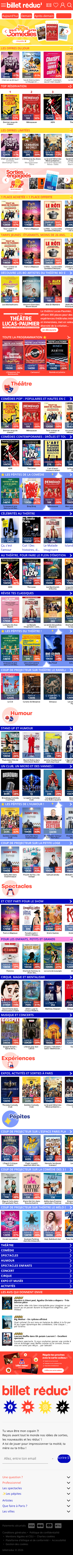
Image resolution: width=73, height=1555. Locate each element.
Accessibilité (59, 1540)
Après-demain (44, 16)
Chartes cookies (46, 1536)
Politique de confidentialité (44, 1532)
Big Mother (20, 1319)
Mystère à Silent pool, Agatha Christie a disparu (38, 1300)
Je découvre (49, 330)
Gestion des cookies (17, 1544)
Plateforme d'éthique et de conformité (27, 1540)
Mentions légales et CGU (20, 1536)
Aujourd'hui (10, 16)
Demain (26, 16)
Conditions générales (14, 1532)
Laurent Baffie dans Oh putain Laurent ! (35, 1336)
